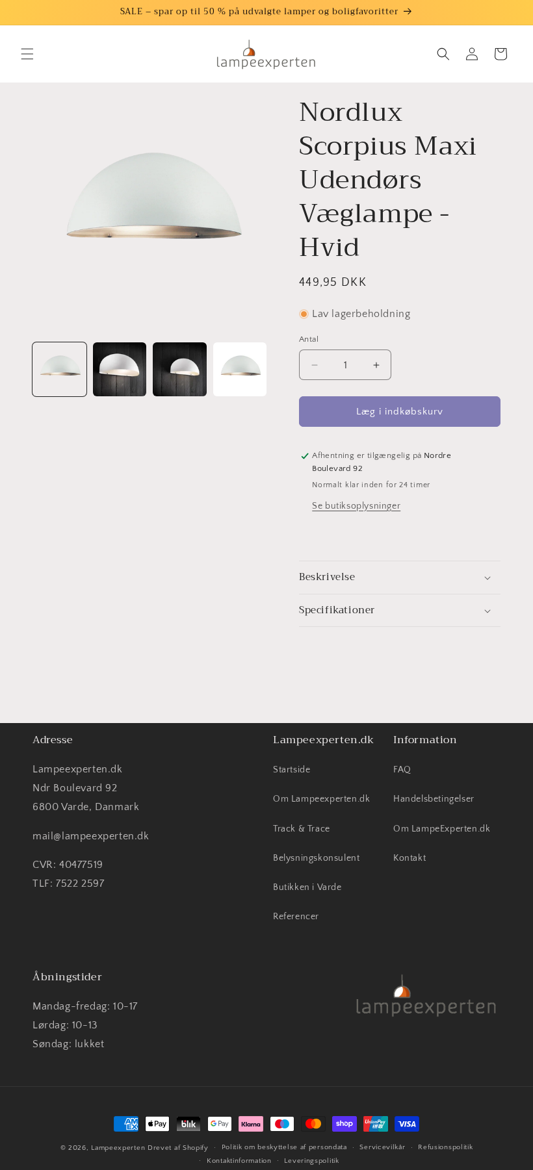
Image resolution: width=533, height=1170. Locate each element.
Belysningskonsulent (316, 858)
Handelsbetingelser (433, 799)
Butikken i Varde (307, 887)
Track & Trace (301, 829)
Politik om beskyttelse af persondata (284, 1147)
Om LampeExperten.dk (441, 829)
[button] (27, 54)
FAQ (402, 770)
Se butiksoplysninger (356, 506)
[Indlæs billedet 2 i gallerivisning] (120, 369)
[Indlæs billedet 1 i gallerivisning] (59, 369)
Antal (308, 339)
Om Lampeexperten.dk (321, 799)
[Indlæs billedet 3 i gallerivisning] (180, 369)
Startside (291, 770)
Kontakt (409, 858)
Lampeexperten (118, 1148)
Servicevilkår (382, 1147)
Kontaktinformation (239, 1161)
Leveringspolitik (311, 1161)
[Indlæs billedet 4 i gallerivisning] (240, 369)
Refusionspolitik (445, 1147)
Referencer (296, 916)
